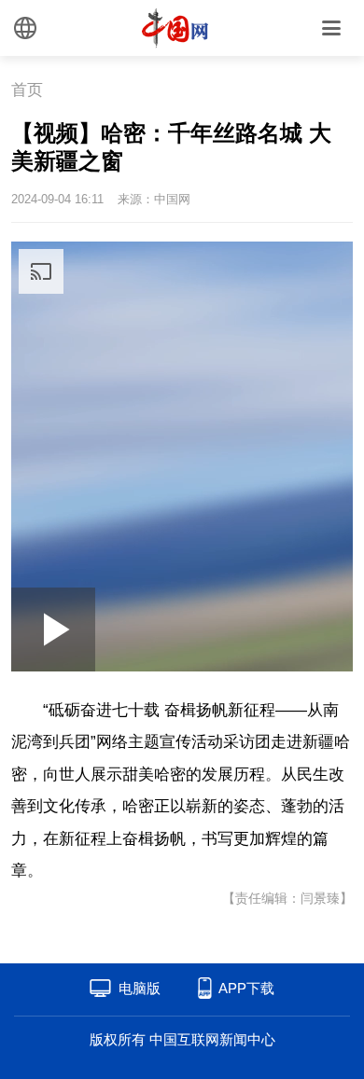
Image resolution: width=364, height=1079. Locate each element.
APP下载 (246, 988)
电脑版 (140, 988)
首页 (27, 90)
